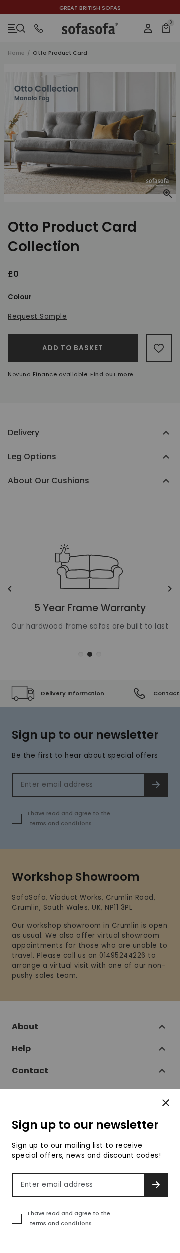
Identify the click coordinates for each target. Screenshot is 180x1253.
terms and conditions (61, 1223)
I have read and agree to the (69, 1218)
